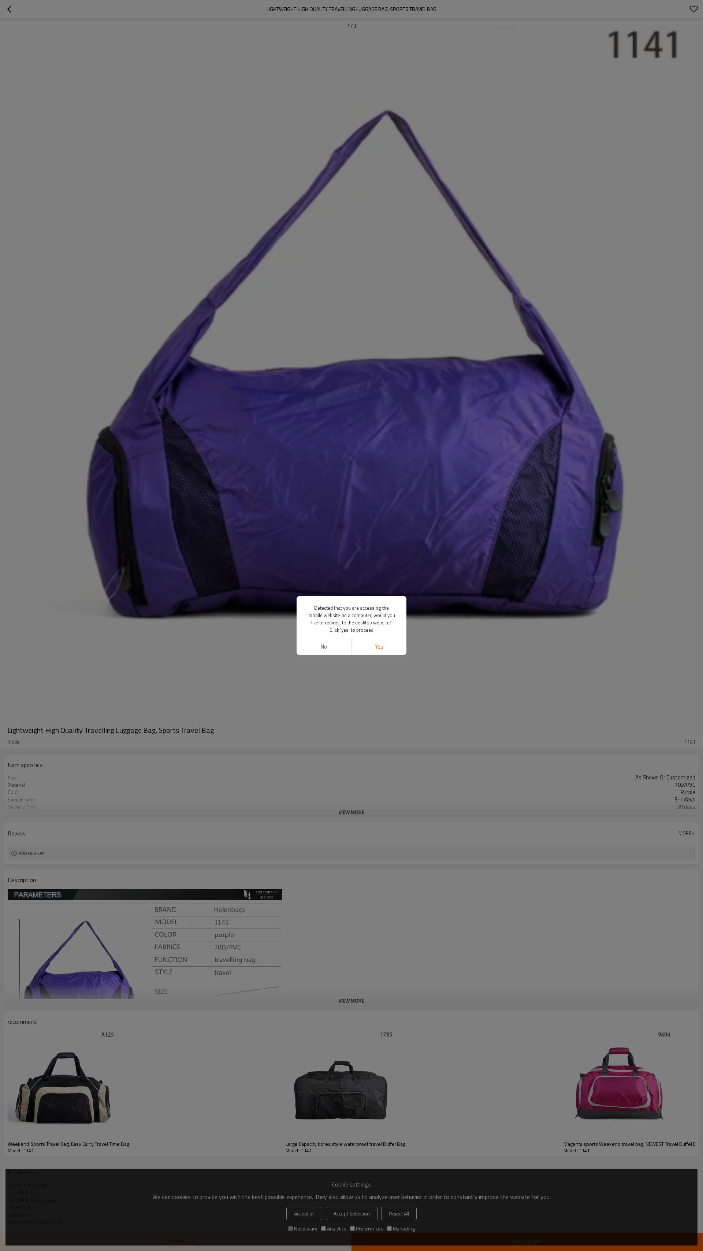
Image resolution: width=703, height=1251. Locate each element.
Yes (379, 646)
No (324, 646)
